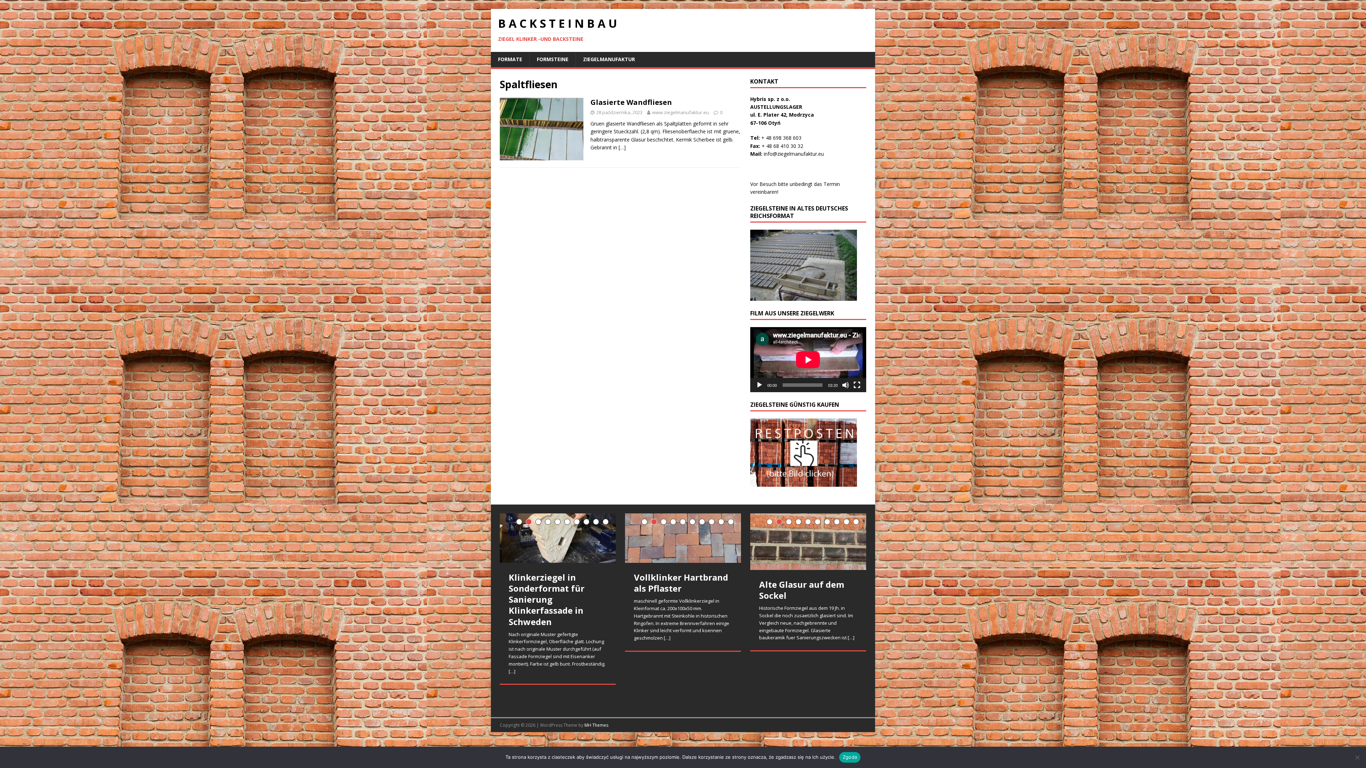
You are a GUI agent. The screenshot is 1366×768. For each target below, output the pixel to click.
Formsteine (552, 59)
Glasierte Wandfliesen (631, 102)
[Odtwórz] (759, 385)
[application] (808, 359)
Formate (510, 59)
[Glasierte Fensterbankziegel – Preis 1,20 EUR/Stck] (808, 538)
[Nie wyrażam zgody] (1357, 757)
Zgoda (850, 757)
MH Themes (596, 725)
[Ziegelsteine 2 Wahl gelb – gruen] (683, 541)
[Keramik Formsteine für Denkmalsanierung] (558, 550)
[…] (622, 147)
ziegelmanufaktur (609, 59)
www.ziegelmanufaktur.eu (680, 112)
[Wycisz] (845, 385)
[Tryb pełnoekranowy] (857, 385)
